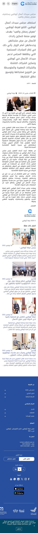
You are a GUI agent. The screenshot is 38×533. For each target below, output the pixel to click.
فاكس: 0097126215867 (27, 446)
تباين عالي (26, 459)
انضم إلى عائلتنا (29, 390)
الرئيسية (34, 83)
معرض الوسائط (30, 416)
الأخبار (28, 83)
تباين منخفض (11, 459)
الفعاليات (32, 413)
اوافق (19, 529)
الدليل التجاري (30, 393)
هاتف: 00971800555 (28, 444)
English (14, 3)
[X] (22, 479)
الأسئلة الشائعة (30, 397)
